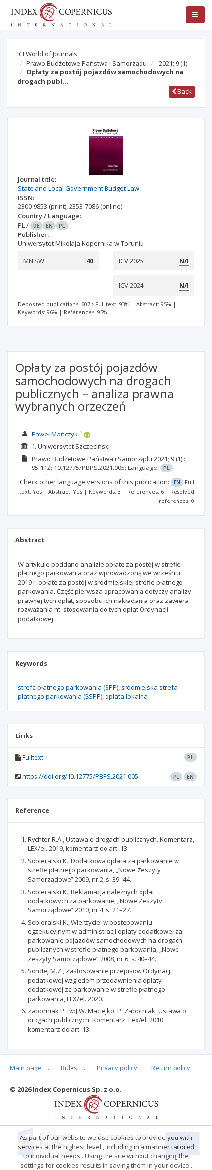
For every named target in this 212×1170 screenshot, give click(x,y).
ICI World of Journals (47, 53)
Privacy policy (117, 1067)
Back (184, 91)
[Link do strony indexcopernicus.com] (106, 1106)
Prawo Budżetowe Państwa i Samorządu (86, 63)
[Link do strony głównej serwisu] (61, 13)
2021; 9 (173, 63)
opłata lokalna (126, 696)
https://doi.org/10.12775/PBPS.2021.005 (80, 776)
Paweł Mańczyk (55, 434)
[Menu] (195, 14)
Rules (69, 1067)
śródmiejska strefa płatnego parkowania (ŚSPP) (97, 692)
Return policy (170, 1067)
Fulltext (32, 757)
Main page (25, 1067)
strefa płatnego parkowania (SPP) (68, 687)
